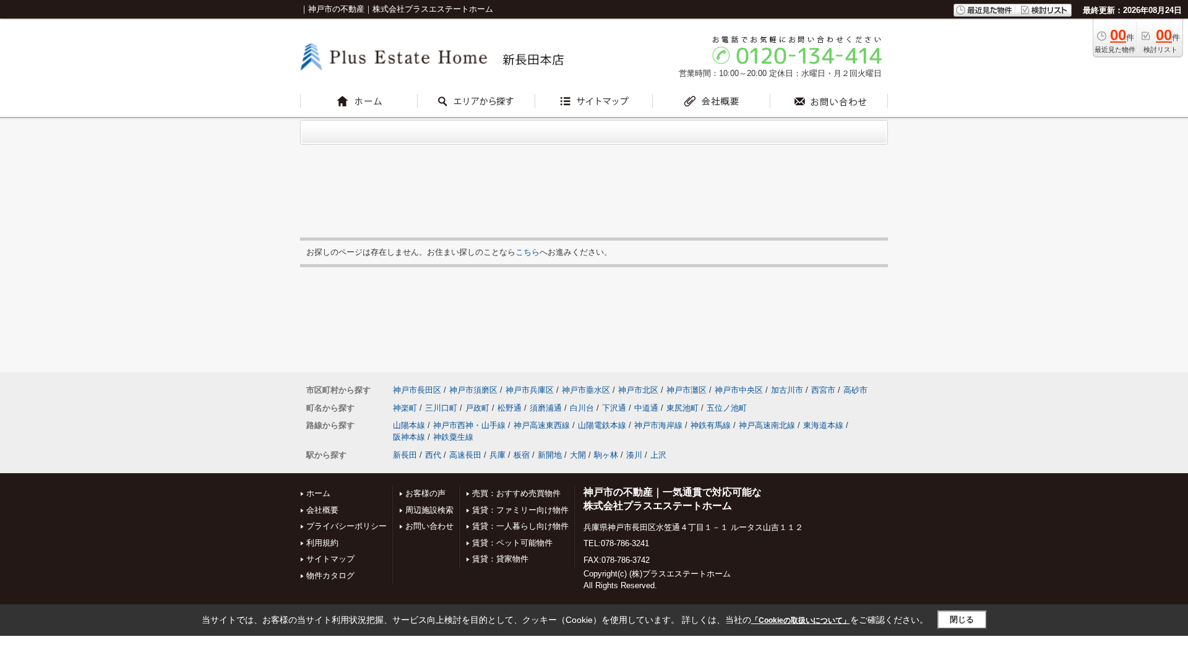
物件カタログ (330, 575)
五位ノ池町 (727, 408)
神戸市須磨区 (473, 390)
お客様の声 (425, 493)
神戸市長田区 (417, 390)
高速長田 (465, 455)
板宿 (522, 455)
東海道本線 (823, 425)
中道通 (646, 408)
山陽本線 (409, 425)
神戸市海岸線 (658, 425)
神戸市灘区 (686, 390)
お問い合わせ (429, 526)
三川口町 (441, 408)
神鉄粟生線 (453, 437)
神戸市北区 (638, 390)
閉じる (962, 619)
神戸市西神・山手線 (469, 425)
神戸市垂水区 (586, 390)
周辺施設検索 (429, 510)
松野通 (509, 408)
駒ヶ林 (606, 455)
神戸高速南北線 (767, 425)
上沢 (658, 455)
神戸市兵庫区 (530, 390)
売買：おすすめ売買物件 (516, 493)
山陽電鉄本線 (602, 425)
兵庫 (497, 455)
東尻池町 (682, 408)
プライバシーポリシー (346, 526)
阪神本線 (409, 437)
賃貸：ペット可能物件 (512, 542)
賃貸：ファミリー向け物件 (520, 510)
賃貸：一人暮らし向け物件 (520, 526)
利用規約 (322, 542)
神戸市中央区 (739, 390)
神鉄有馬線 (711, 425)
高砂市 (855, 390)
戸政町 (477, 408)
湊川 (634, 455)
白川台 (582, 408)
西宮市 (823, 390)
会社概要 (322, 510)
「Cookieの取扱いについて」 (800, 620)
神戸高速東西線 (542, 425)
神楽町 (405, 408)
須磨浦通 (546, 408)
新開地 (550, 455)
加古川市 (787, 390)
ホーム (318, 493)
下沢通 (614, 408)
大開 (578, 455)
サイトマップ (330, 558)
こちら (527, 252)
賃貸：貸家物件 (500, 558)
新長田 (405, 455)
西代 (433, 455)
